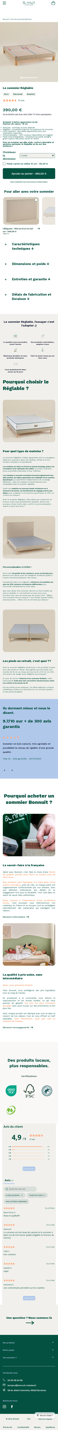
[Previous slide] (4, 770)
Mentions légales (45, 1419)
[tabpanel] (29, 1244)
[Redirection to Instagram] (4, 1406)
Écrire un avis (29, 1169)
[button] (29, 1146)
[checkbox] (16, 1201)
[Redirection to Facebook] (12, 1406)
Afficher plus (29, 1298)
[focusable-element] (11, 1091)
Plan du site (7, 1427)
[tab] (21, 77)
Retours (37, 1427)
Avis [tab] (9, 1180)
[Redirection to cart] (53, 3)
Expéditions (50, 1427)
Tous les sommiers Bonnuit (21, 19)
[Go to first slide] (12, 770)
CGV (28, 1419)
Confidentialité (23, 1427)
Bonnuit (6, 19)
